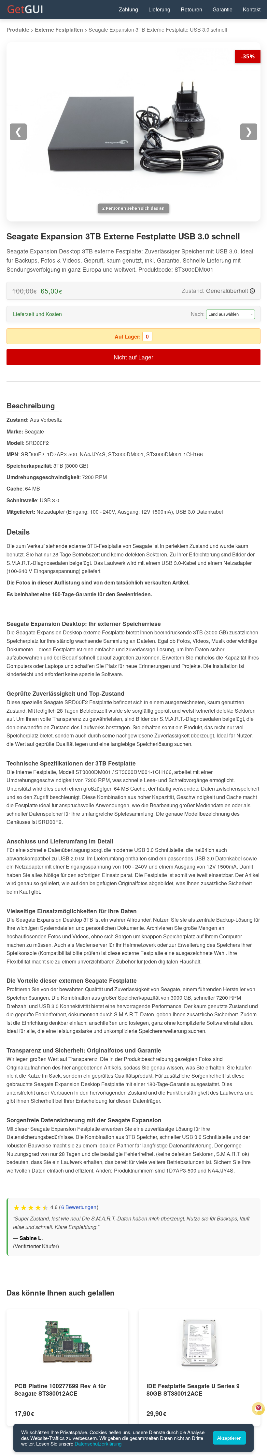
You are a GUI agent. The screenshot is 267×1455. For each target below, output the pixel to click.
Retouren (191, 9)
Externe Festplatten (59, 29)
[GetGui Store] (25, 12)
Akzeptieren (229, 1438)
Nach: (197, 314)
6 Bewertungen (78, 1207)
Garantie (222, 9)
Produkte (18, 29)
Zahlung (128, 9)
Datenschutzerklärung (98, 1443)
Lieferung (159, 9)
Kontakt (251, 9)
